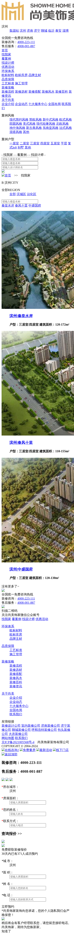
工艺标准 (8, 83)
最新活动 (45, 750)
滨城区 (21, 194)
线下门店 (62, 750)
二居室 (24, 143)
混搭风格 (15, 132)
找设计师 (8, 62)
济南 (30, 30)
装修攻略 (8, 87)
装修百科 (61, 91)
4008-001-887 (26, 46)
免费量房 (29, 750)
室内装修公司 (30, 725)
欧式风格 (65, 119)
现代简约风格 (18, 119)
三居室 (34, 143)
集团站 (14, 30)
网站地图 (8, 738)
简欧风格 (35, 119)
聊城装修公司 (21, 729)
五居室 (55, 143)
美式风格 (29, 123)
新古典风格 (34, 127)
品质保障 (8, 79)
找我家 (6, 54)
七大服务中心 (37, 104)
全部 (12, 194)
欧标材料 (8, 75)
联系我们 (15, 714)
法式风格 (65, 127)
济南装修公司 (50, 725)
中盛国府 (34, 205)
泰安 (58, 30)
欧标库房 (21, 75)
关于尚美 (8, 100)
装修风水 (48, 91)
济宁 (37, 30)
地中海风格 (17, 127)
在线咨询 (12, 750)
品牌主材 (34, 75)
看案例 (6, 58)
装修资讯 (15, 686)
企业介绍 (8, 104)
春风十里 (21, 205)
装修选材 (21, 91)
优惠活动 (8, 66)
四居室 (45, 143)
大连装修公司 (18, 734)
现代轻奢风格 (45, 123)
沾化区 (31, 194)
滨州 (23, 30)
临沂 (51, 30)
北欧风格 (62, 123)
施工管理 (21, 83)
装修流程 (8, 91)
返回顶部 (11, 754)
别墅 (21, 147)
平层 (64, 143)
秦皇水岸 (8, 205)
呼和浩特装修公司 (44, 729)
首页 (5, 50)
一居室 (14, 143)
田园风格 (15, 123)
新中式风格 (50, 119)
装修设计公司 (11, 725)
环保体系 (8, 71)
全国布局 (54, 104)
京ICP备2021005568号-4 (18, 742)
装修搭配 (34, 91)
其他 (26, 132)
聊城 (44, 30)
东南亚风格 (50, 127)
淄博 (65, 30)
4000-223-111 (26, 42)
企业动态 (21, 104)
